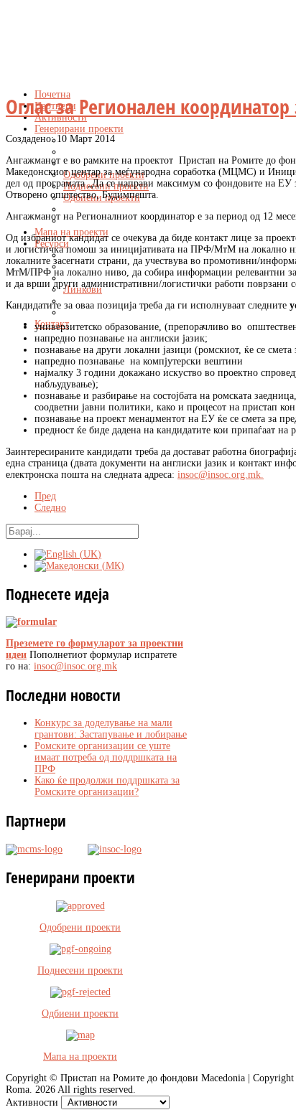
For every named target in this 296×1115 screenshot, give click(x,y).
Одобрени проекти (80, 927)
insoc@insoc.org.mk (219, 474)
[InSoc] (102, 848)
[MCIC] (34, 848)
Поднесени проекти (80, 970)
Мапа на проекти (80, 1056)
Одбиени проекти (80, 1013)
